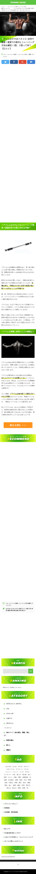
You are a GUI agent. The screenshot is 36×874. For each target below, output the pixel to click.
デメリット (19, 769)
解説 (17, 610)
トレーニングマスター (14, 871)
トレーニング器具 (14, 6)
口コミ (23, 608)
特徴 (15, 782)
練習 (14, 610)
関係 (19, 788)
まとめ (12, 608)
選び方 (28, 785)
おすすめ (8, 608)
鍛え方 (14, 788)
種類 (8, 610)
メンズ (21, 772)
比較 (6, 782)
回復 (15, 777)
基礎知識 (25, 777)
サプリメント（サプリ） (14, 703)
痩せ (24, 782)
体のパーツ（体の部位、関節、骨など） (16, 734)
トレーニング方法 (22, 6)
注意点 (11, 782)
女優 (5, 780)
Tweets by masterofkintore (8, 856)
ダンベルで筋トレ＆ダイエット (13, 841)
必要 (27, 608)
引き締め (11, 780)
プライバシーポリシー (11, 804)
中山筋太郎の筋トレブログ (12, 833)
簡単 (11, 610)
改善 (20, 780)
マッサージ (8, 728)
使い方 (19, 774)
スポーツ (9, 718)
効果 (20, 608)
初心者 (24, 774)
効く (29, 774)
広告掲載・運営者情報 (11, 812)
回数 (19, 777)
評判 (20, 610)
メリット (15, 772)
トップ (2, 6)
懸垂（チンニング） (5, 8)
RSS (18, 864)
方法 (30, 608)
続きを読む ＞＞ (18, 425)
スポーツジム (10, 769)
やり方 (20, 766)
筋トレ (8, 745)
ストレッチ (10, 713)
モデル (16, 608)
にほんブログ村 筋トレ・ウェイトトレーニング (18, 837)
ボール (26, 769)
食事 (23, 788)
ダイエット (10, 723)
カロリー (26, 766)
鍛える (23, 610)
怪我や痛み (10, 740)
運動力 (8, 750)
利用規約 (7, 808)
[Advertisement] (18, 143)
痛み (20, 782)
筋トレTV (7, 829)
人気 (13, 774)
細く (10, 785)
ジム (9, 6)
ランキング (7, 774)
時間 (29, 780)
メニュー (8, 772)
